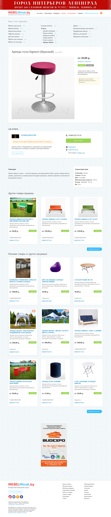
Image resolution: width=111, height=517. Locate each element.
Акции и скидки (67, 494)
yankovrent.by (72, 147)
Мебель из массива (15, 42)
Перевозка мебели (49, 35)
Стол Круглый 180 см (83, 280)
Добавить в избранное (84, 61)
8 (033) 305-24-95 (46, 301)
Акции (63, 13)
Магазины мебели (67, 486)
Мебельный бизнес (91, 13)
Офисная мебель (14, 34)
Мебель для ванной (80, 34)
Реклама (86, 492)
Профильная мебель (80, 31)
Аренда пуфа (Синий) (51, 381)
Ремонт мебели (48, 33)
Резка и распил (48, 40)
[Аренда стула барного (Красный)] (43, 118)
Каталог (40, 13)
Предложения (88, 496)
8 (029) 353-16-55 (14, 352)
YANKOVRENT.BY (28, 135)
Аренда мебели (23, 21)
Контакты (86, 498)
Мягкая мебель (13, 28)
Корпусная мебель (14, 31)
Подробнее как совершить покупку (17, 512)
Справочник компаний (69, 490)
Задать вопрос (78, 140)
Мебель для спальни (15, 39)
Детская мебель (13, 36)
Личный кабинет (88, 486)
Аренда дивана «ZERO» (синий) (87, 331)
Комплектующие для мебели (83, 28)
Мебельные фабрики (68, 488)
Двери (75, 26)
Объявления (87, 494)
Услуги (16, 21)
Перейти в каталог (94, 249)
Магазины (48, 13)
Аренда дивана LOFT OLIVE (86, 219)
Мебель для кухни (14, 26)
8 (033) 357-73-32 (75, 135)
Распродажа (71, 13)
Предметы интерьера (80, 36)
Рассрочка (87, 488)
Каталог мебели (67, 484)
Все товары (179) (17, 153)
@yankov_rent (81, 153)
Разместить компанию (15, 491)
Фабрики (56, 13)
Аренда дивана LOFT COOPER (54, 219)
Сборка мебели (48, 38)
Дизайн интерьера (49, 31)
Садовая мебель (46, 26)
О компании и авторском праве (16, 504)
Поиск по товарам (67, 492)
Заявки (80, 13)
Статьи (64, 498)
